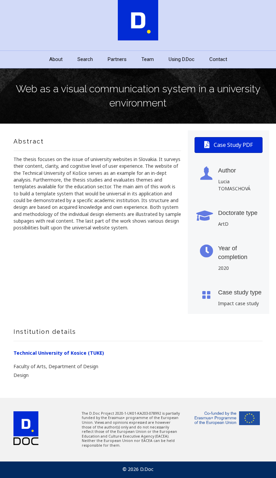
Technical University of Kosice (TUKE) (58, 353)
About (56, 59)
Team (147, 59)
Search (85, 59)
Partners (117, 59)
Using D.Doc (182, 59)
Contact (218, 59)
